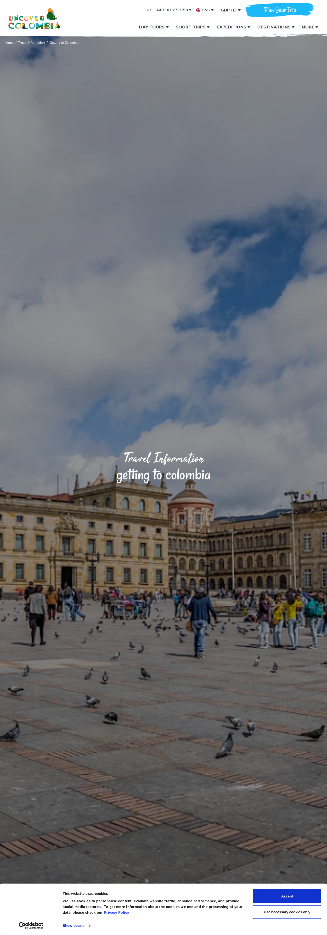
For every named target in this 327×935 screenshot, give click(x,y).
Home (9, 42)
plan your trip (280, 9)
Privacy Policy (116, 912)
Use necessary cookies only (287, 912)
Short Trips (191, 27)
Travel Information (31, 42)
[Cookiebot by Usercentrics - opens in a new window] (31, 925)
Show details (74, 926)
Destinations (274, 27)
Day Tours (152, 27)
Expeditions (232, 27)
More (309, 27)
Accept (287, 896)
